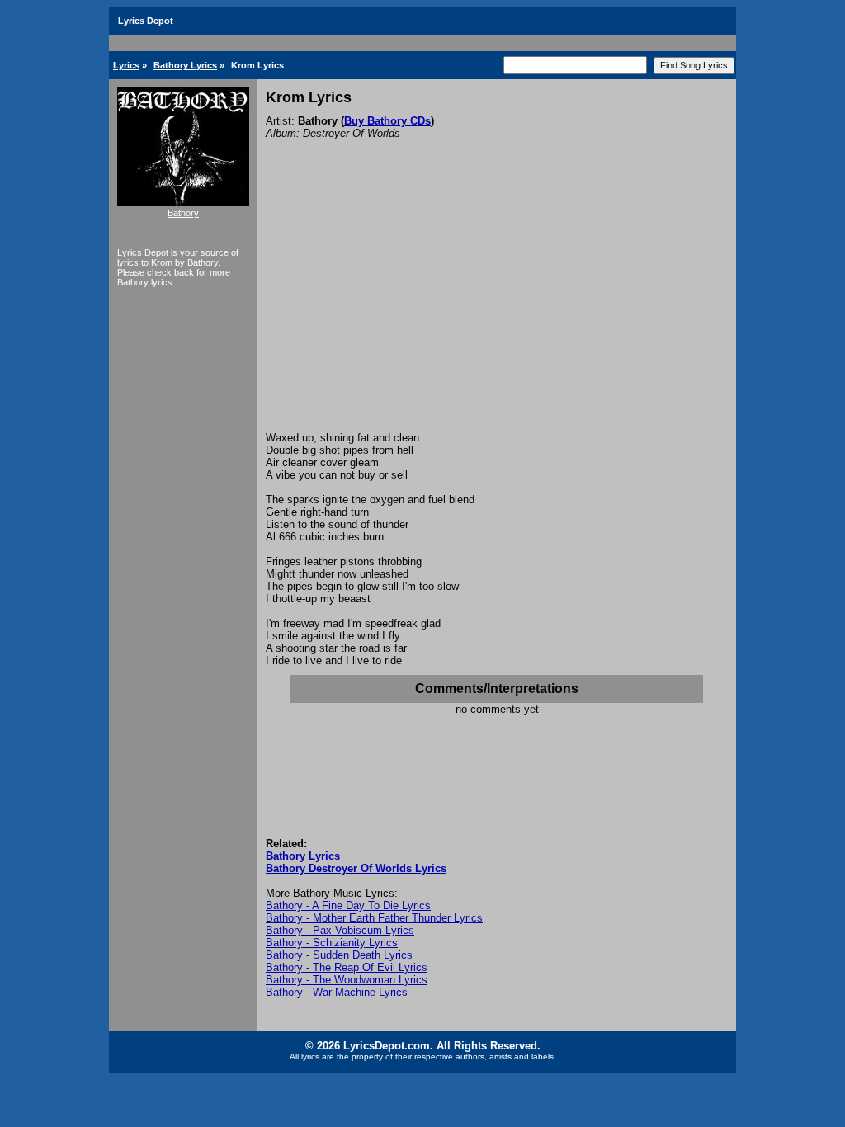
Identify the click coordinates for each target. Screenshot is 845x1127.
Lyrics (126, 65)
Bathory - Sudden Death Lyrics (339, 955)
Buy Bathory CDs (387, 121)
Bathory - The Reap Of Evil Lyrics (346, 967)
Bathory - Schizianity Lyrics (332, 942)
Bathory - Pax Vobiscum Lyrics (340, 930)
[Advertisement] (496, 307)
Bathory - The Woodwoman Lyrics (346, 980)
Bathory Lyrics (185, 65)
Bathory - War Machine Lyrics (337, 992)
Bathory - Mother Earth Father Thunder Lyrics (374, 918)
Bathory (183, 213)
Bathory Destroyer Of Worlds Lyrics (356, 868)
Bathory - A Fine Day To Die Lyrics (348, 905)
